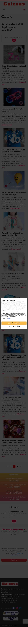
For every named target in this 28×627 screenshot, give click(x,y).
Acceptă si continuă (14, 323)
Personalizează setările (14, 326)
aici (9, 318)
